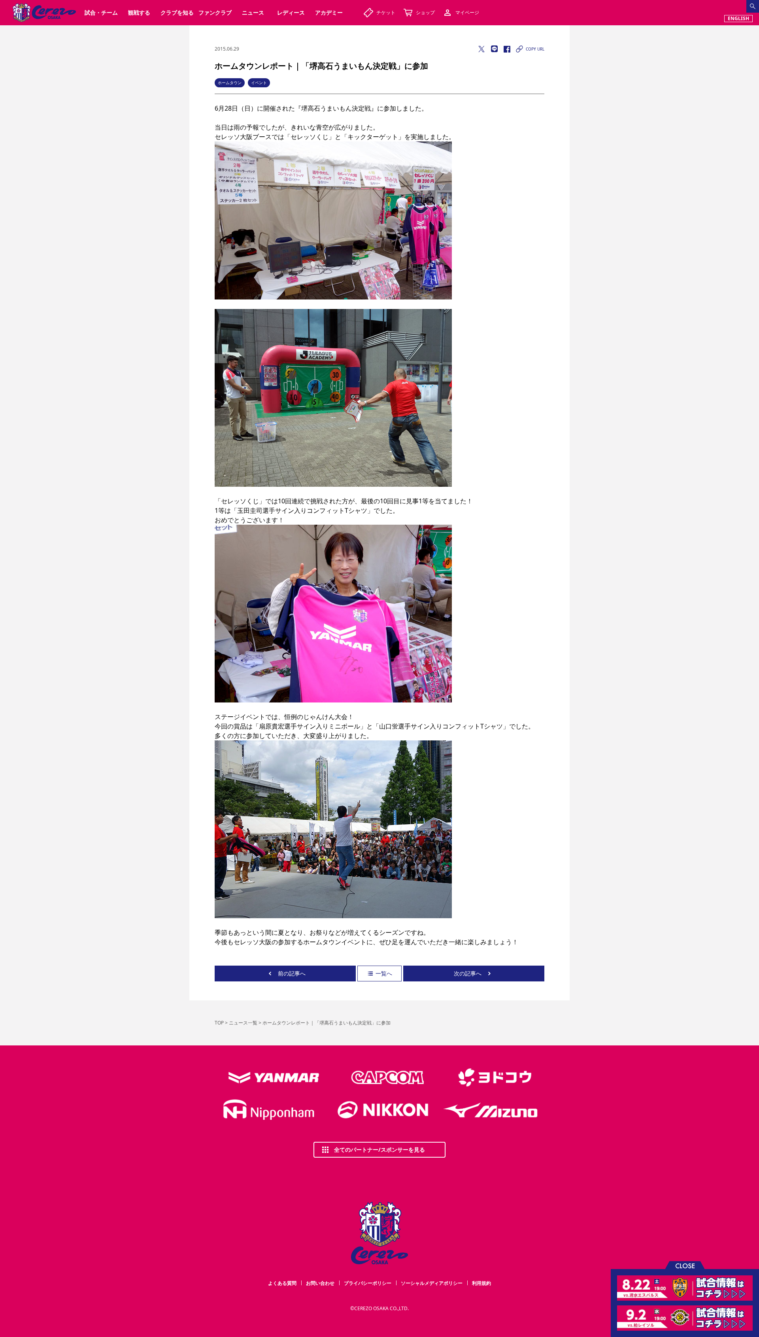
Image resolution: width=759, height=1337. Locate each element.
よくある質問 (282, 1283)
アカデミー (329, 12)
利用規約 (481, 1283)
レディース (291, 12)
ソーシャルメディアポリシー (432, 1283)
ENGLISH (738, 18)
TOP (219, 1022)
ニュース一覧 (243, 1022)
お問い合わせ (320, 1283)
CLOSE (685, 1265)
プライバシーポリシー (367, 1283)
